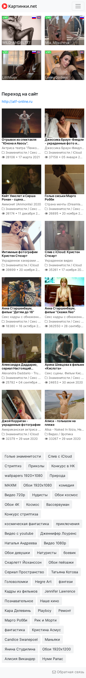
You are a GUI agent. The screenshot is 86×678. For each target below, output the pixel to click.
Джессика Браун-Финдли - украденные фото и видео (64, 143)
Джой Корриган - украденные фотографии (21, 422)
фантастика (15, 630)
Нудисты (40, 495)
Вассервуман (57, 504)
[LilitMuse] (21, 65)
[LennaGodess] (64, 65)
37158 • (66, 157)
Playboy (44, 610)
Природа (57, 475)
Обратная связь (70, 672)
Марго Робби (16, 620)
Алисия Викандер (20, 659)
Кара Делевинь (18, 610)
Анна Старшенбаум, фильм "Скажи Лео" (60, 310)
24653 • (65, 382)
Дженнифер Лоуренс (58, 533)
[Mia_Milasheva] (64, 30)
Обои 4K (12, 504)
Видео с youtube (19, 533)
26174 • (24, 213)
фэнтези (66, 581)
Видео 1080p (55, 543)
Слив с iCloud (60, 456)
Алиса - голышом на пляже (60, 422)
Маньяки (52, 639)
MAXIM (10, 485)
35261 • (66, 270)
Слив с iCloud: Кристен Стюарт (62, 253)
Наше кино (49, 601)
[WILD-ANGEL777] (21, 30)
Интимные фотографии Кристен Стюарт (19, 253)
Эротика (67, 434)
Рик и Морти (45, 620)
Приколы (36, 466)
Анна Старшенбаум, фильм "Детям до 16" (18, 310)
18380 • (24, 326)
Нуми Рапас (52, 659)
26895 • (67, 213)
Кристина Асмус (46, 630)
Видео (53, 434)
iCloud (77, 152)
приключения (67, 524)
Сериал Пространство (24, 572)
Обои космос (66, 495)
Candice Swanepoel (21, 639)
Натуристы (46, 552)
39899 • (24, 270)
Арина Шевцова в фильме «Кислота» (64, 366)
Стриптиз (13, 466)
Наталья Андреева (21, 543)
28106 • (22, 157)
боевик (70, 552)
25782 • (25, 382)
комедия (66, 485)
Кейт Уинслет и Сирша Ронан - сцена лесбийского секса (19, 199)
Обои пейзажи (61, 562)
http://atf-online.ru (17, 101)
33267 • (64, 438)
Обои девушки (17, 552)
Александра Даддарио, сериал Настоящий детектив (19, 368)
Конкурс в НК (63, 466)
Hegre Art (43, 581)
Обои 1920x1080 (37, 485)
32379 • (21, 438)
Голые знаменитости (23, 456)
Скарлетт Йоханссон (23, 562)
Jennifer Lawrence (60, 591)
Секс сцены (39, 152)
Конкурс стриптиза (21, 514)
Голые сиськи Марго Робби (60, 197)
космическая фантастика (27, 524)
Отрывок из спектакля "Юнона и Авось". (19, 141)
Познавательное (19, 601)
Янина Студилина (20, 649)
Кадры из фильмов (21, 591)
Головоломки (16, 581)
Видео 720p (15, 495)
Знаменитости (16, 152)
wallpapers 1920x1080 (24, 475)
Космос (32, 504)
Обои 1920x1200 (56, 649)
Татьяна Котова (64, 572)
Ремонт (64, 610)
